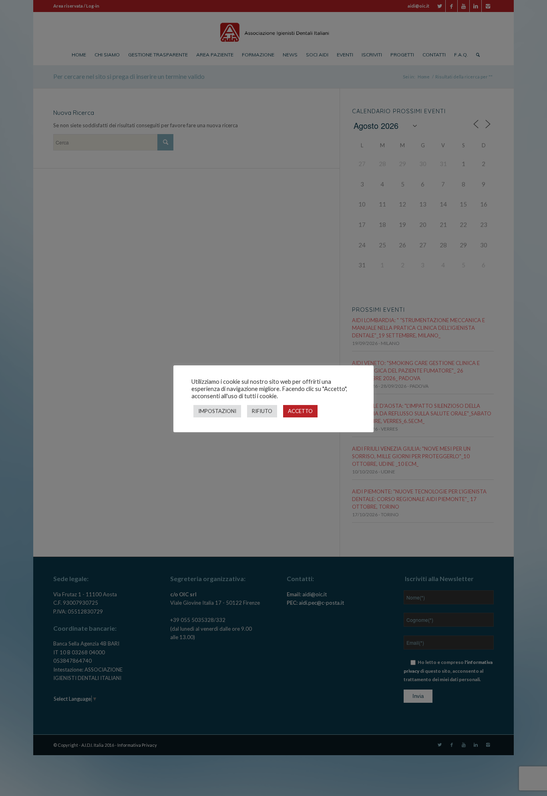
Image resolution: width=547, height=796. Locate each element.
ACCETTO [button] (300, 411)
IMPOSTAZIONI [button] (217, 411)
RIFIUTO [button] (262, 411)
